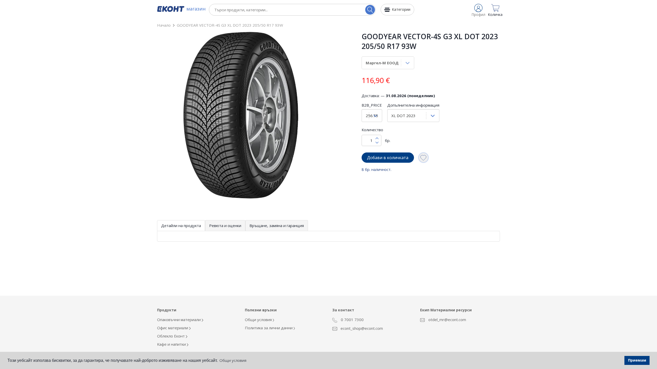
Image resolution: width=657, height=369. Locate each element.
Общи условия (259, 319)
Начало (164, 25)
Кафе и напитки (172, 344)
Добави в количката (387, 157)
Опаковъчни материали (179, 319)
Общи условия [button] (232, 360)
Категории (401, 9)
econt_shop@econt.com (361, 328)
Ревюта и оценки (225, 225)
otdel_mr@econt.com (446, 319)
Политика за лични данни (269, 327)
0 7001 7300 (352, 319)
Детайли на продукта (181, 225)
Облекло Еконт (171, 336)
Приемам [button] (637, 360)
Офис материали (173, 327)
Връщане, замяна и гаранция (276, 225)
